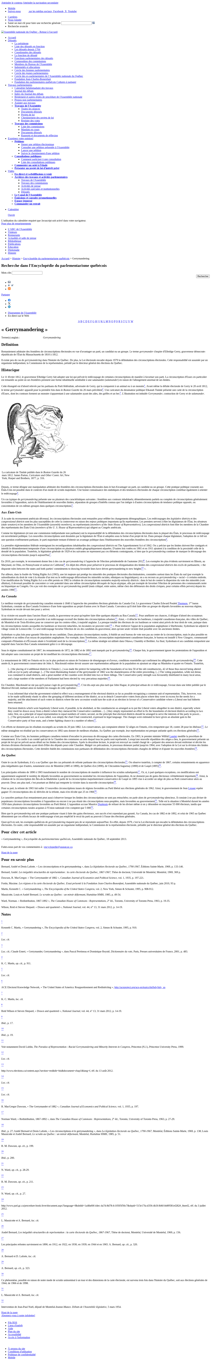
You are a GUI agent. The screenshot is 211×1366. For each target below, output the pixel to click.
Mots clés (6, 272)
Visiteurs (12, 232)
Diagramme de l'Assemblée (22, 312)
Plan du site (14, 1331)
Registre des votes (30, 120)
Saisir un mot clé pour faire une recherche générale (34, 23)
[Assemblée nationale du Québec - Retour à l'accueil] (29, 32)
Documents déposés (31, 111)
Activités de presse (31, 186)
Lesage (192, 788)
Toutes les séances (30, 108)
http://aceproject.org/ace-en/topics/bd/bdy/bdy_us (139, 987)
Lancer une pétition (31, 150)
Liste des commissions (32, 126)
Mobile (11, 1357)
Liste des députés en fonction (30, 46)
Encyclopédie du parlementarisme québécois (46, 258)
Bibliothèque (14, 241)
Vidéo (11, 171)
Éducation (13, 247)
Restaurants (14, 235)
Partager (5, 294)
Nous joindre (14, 19)
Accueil (12, 37)
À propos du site (16, 1348)
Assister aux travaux (25, 102)
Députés (12, 40)
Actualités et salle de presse (22, 238)
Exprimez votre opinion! (20, 138)
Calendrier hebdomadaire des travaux (34, 88)
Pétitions (19, 141)
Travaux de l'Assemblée (28, 105)
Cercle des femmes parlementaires (32, 70)
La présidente (22, 43)
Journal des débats (24, 91)
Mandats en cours (30, 129)
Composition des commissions (30, 61)
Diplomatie (13, 250)
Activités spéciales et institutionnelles (40, 189)
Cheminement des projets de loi (37, 117)
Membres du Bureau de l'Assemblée (33, 64)
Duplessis (103, 804)
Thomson (182, 603)
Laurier (173, 736)
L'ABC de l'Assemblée (20, 229)
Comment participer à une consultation (41, 159)
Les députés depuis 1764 (27, 49)
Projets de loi (28, 114)
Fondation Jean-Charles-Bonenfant (33, 79)
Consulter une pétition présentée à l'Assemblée (45, 147)
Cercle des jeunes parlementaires (31, 73)
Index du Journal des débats (29, 94)
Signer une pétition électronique (37, 144)
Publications (14, 244)
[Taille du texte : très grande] (12, 285)
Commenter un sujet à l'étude (31, 165)
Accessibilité (14, 1334)
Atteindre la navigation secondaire (40, 2)
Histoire (12, 252)
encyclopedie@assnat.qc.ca (58, 847)
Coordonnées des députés (28, 52)
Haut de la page (9, 852)
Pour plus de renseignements (16, 223)
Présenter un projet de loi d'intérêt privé (37, 168)
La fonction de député (26, 55)
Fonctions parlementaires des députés (34, 58)
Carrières (12, 17)
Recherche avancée (18, 26)
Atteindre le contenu (11, 2)
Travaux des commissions (29, 123)
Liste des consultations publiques (38, 162)
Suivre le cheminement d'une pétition (40, 153)
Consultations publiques (28, 156)
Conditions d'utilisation (20, 1351)
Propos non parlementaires (28, 99)
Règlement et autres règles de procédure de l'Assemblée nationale (48, 96)
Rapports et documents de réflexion (39, 135)
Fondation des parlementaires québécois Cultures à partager (45, 82)
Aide (10, 1328)
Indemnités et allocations (27, 67)
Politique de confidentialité (22, 1354)
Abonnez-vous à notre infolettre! (18, 1315)
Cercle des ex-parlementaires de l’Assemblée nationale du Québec (49, 76)
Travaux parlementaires (20, 85)
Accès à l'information (19, 1337)
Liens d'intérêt (15, 1325)
